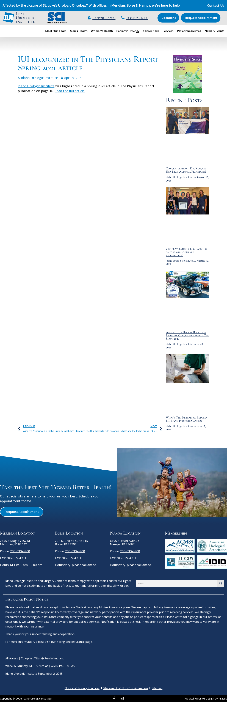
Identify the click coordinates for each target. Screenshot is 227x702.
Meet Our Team (55, 31)
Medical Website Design (199, 698)
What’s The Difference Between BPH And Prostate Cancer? (186, 419)
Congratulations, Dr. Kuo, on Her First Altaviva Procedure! (186, 170)
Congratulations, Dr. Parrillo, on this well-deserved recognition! (186, 252)
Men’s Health (78, 31)
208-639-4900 (20, 551)
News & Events (214, 31)
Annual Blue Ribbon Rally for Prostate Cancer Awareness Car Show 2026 (187, 335)
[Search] (220, 583)
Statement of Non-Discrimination (125, 688)
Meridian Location (17, 533)
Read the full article (70, 91)
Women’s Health (102, 31)
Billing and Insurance (71, 642)
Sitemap (157, 688)
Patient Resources (189, 31)
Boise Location (69, 533)
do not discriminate (30, 586)
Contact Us (215, 5)
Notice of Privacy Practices (82, 688)
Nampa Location (125, 533)
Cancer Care (151, 31)
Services (168, 31)
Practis (222, 698)
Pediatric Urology (127, 31)
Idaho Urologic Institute (36, 86)
